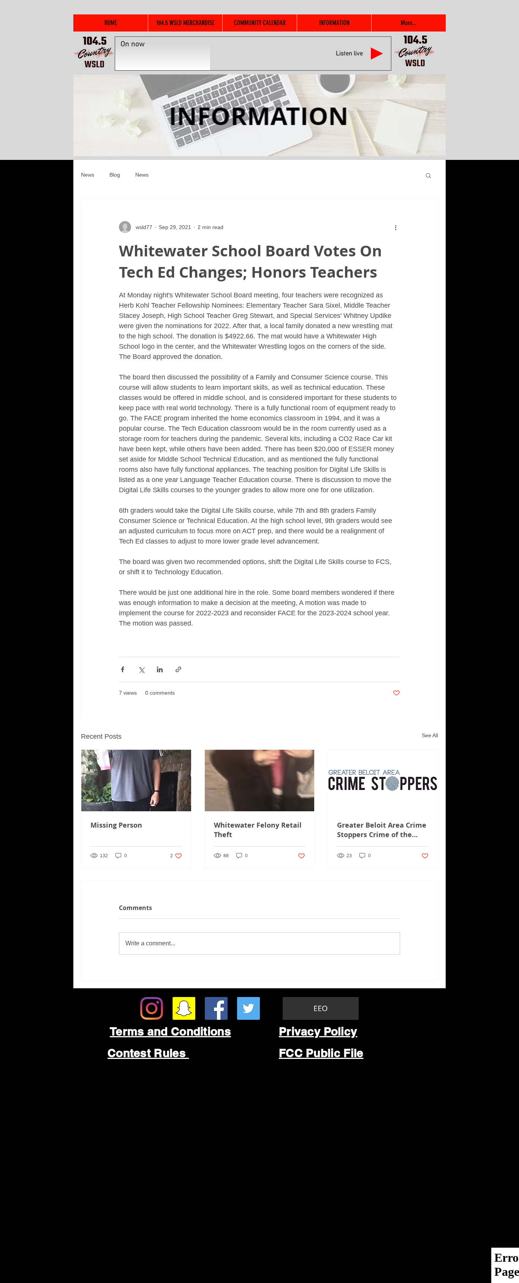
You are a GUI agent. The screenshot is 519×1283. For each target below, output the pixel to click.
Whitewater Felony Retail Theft (258, 829)
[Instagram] (151, 1008)
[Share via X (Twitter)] (141, 669)
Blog (114, 175)
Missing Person (116, 825)
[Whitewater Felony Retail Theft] (260, 780)
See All (430, 735)
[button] (428, 175)
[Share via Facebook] (122, 669)
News (87, 175)
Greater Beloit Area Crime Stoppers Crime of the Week (381, 829)
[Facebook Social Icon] (216, 1008)
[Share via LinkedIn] (159, 669)
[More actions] (395, 227)
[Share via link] (178, 669)
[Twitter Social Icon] (248, 1008)
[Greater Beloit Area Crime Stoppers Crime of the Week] (383, 780)
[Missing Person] (136, 780)
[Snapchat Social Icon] (183, 1008)
